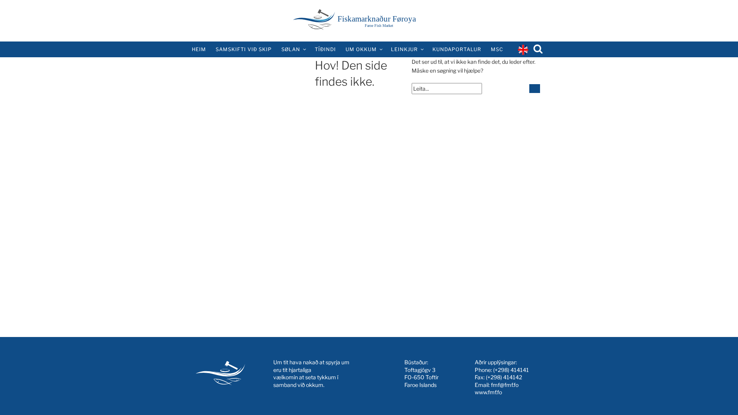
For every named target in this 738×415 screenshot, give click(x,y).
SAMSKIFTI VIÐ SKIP (244, 49)
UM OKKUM (361, 49)
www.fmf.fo (488, 392)
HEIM (199, 49)
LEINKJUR (404, 49)
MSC (497, 49)
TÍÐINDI (325, 49)
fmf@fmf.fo (505, 385)
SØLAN (290, 49)
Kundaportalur (456, 49)
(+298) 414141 (511, 370)
